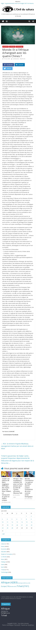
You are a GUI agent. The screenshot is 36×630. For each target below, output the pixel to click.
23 (31, 525)
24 (2, 528)
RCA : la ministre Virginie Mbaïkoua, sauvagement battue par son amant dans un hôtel (17, 446)
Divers (3, 546)
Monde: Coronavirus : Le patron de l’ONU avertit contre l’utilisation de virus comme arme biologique (29, 488)
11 (7, 522)
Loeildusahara (16, 59)
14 (22, 522)
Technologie (19, 46)
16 (31, 522)
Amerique (22, 583)
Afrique (9, 582)
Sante (2, 564)
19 (12, 525)
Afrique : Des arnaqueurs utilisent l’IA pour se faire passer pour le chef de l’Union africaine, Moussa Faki (18, 486)
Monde (23, 59)
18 (7, 525)
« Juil (3, 534)
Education (3, 551)
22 (26, 525)
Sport (2, 567)
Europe (5, 586)
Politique (3, 562)
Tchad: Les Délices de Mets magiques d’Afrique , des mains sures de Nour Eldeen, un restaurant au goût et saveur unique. (6, 489)
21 (22, 525)
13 (17, 522)
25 (7, 528)
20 (17, 525)
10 (2, 522)
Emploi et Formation (6, 554)
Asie (28, 583)
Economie (5, 46)
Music (2, 559)
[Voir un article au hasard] (33, 21)
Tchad (2, 569)
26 (12, 528)
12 (12, 522)
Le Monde (12, 46)
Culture (3, 544)
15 (26, 522)
